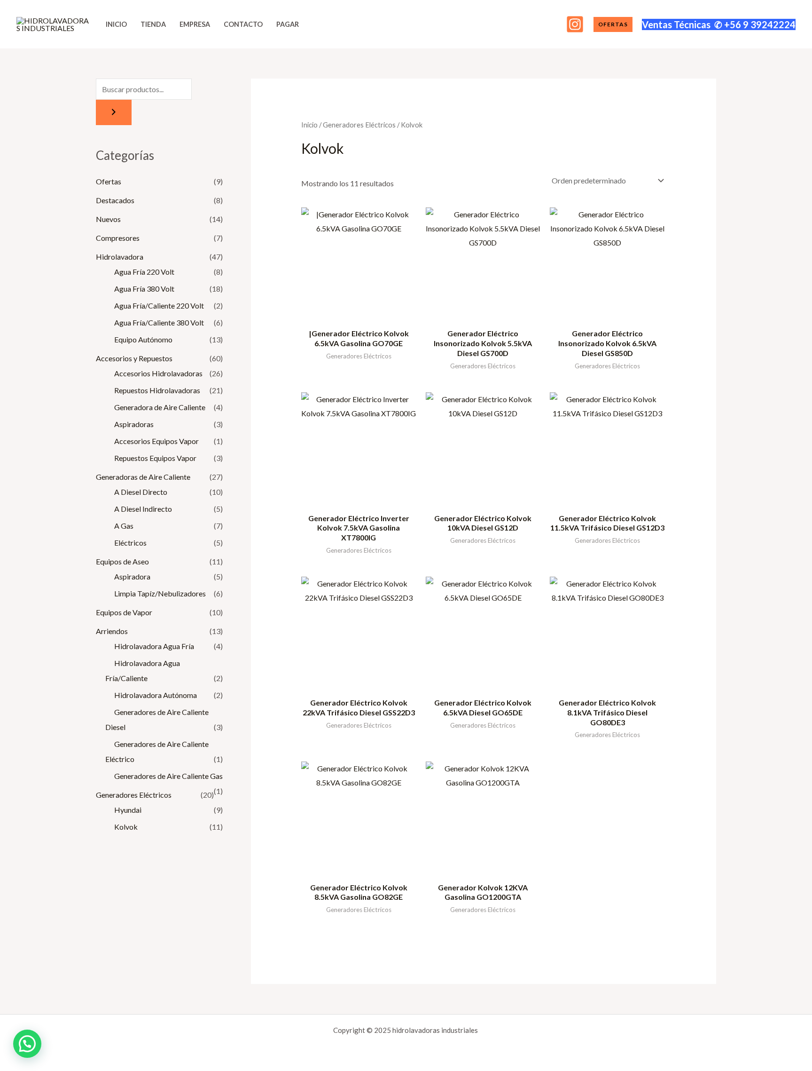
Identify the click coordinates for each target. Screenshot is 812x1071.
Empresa (195, 24)
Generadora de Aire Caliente (159, 407)
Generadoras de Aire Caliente (143, 476)
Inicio (116, 24)
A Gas (123, 525)
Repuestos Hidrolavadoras (157, 390)
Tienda (153, 24)
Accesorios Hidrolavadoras (158, 373)
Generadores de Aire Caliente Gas (168, 775)
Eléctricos (130, 542)
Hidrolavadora (119, 256)
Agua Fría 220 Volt (144, 271)
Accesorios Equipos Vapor (156, 440)
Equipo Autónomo (143, 339)
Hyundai (127, 809)
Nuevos (108, 218)
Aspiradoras (134, 424)
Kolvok (126, 826)
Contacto (243, 24)
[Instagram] (575, 24)
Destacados (115, 200)
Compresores (118, 237)
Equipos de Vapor (124, 612)
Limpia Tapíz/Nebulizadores (160, 593)
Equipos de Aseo (122, 561)
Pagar (287, 24)
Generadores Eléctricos (134, 794)
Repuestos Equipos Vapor (155, 457)
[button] (612, 24)
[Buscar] (114, 112)
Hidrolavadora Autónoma (155, 694)
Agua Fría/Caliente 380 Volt (159, 322)
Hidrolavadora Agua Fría (154, 646)
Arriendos (112, 631)
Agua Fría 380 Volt (144, 288)
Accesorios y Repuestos (134, 358)
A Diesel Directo (140, 491)
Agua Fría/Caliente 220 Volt (159, 305)
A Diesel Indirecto (143, 508)
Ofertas (108, 181)
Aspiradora (132, 576)
